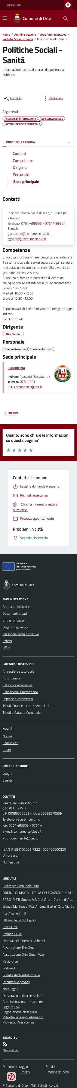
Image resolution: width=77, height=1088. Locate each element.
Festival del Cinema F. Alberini (24, 940)
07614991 (27, 381)
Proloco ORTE (12, 933)
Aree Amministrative (53, 34)
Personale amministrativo (21, 634)
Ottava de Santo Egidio (19, 920)
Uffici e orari (11, 855)
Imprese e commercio (18, 698)
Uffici (6, 647)
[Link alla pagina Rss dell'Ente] (5, 1044)
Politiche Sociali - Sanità (18, 39)
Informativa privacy (16, 981)
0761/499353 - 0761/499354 (43, 223)
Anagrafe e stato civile (18, 671)
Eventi (7, 780)
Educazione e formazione (20, 691)
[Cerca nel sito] (64, 18)
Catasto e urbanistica (18, 685)
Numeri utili (11, 862)
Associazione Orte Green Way (24, 954)
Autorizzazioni (12, 678)
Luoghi (7, 773)
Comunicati (10, 742)
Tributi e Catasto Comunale (22, 712)
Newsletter (11, 1050)
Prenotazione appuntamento (23, 1017)
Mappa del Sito (58, 1071)
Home (6, 34)
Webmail (9, 968)
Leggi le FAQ (11, 1006)
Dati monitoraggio (15, 1066)
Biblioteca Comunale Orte (21, 885)
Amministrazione (25, 34)
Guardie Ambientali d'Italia (21, 975)
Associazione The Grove (19, 947)
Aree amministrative (17, 606)
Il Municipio (16, 367)
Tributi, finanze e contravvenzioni (26, 705)
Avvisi (7, 749)
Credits (25, 1071)
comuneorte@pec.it (28, 386)
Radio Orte (10, 961)
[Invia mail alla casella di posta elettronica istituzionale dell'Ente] (27, 831)
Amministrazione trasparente (23, 1001)
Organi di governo (15, 627)
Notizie (7, 736)
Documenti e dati (15, 613)
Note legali (10, 988)
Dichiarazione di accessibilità (22, 995)
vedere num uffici (28, 819)
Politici (7, 640)
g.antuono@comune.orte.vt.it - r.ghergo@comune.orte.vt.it (30, 236)
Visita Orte (10, 927)
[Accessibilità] (11, 1076)
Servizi (50, 1066)
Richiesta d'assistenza (18, 1022)
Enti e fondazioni (14, 620)
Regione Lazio (13, 5)
